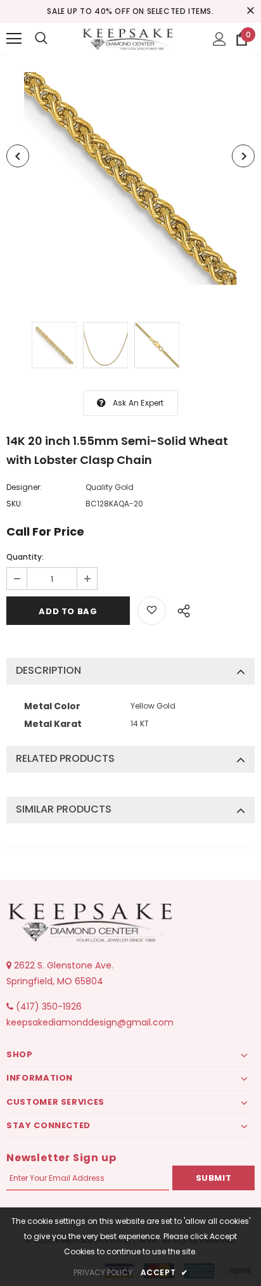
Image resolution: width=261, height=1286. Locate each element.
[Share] (180, 609)
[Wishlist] (151, 610)
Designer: (24, 487)
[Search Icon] (41, 38)
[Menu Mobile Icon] (14, 38)
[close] (250, 11)
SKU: (14, 503)
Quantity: (25, 556)
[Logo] (129, 38)
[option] (130, 179)
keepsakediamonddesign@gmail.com (90, 1022)
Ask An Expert (138, 402)
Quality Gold (110, 487)
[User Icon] (219, 39)
